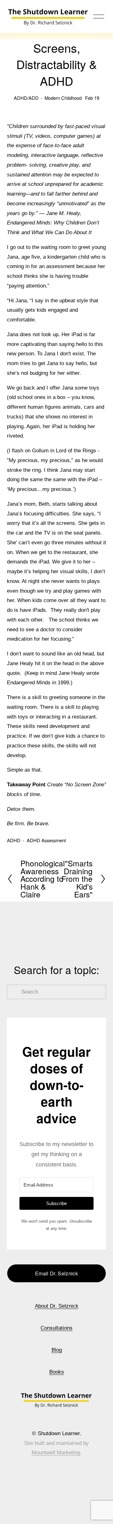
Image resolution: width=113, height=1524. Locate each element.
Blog (56, 1350)
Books (56, 1372)
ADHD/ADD (26, 97)
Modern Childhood (63, 97)
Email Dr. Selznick (56, 1273)
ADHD (13, 840)
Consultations (56, 1328)
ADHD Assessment (46, 840)
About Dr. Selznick (56, 1306)
